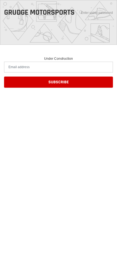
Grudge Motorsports (39, 12)
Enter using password (97, 13)
